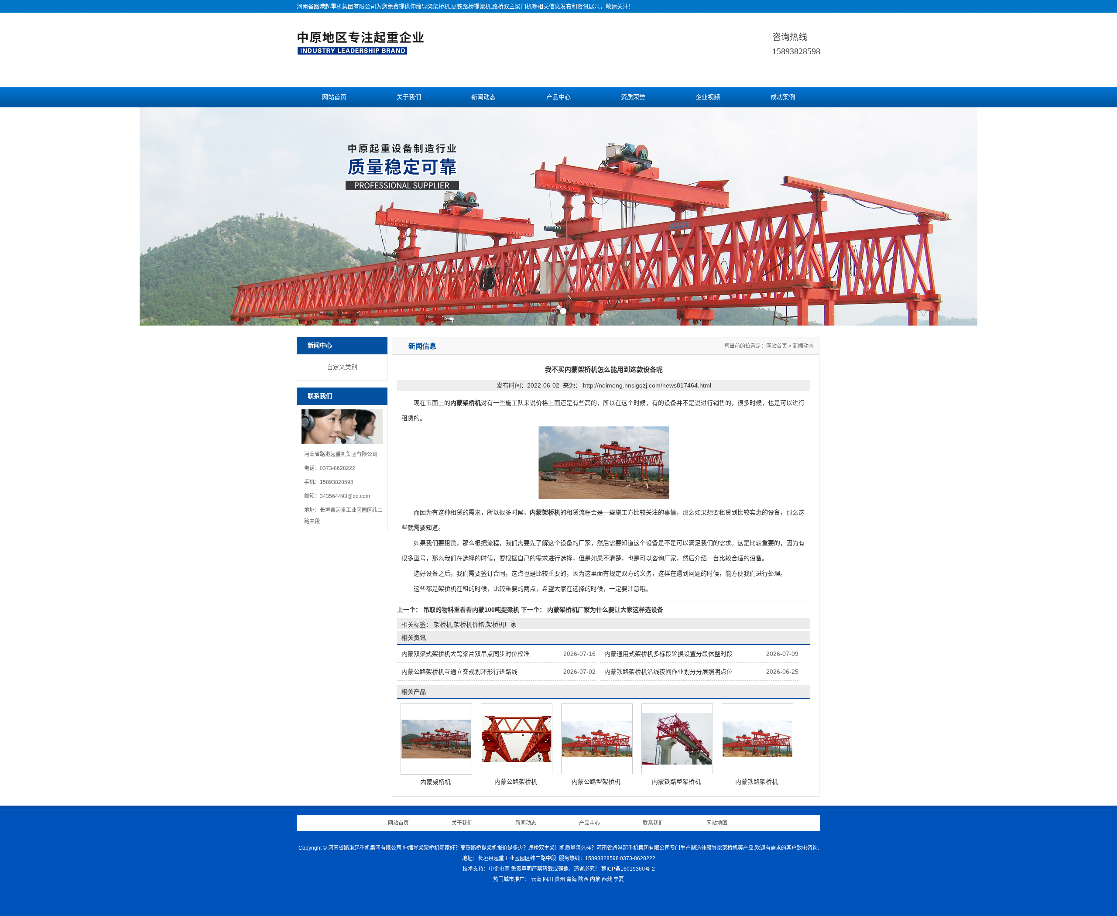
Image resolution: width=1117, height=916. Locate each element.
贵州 (560, 879)
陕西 (583, 879)
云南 (536, 879)
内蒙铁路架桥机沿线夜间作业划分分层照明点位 (668, 671)
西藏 (607, 879)
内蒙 (595, 879)
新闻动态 (483, 97)
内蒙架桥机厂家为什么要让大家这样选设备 (604, 609)
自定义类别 (342, 367)
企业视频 (708, 97)
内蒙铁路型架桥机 (676, 781)
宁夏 (618, 879)
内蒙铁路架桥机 (756, 781)
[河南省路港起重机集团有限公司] (362, 50)
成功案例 (783, 97)
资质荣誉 (633, 97)
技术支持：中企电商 (486, 869)
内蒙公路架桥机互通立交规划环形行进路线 (459, 671)
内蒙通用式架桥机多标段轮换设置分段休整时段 (668, 653)
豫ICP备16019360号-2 (628, 869)
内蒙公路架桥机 (515, 781)
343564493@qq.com (345, 496)
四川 (548, 879)
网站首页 (334, 97)
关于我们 (409, 97)
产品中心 (558, 97)
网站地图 (716, 823)
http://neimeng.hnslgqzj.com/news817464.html (647, 385)
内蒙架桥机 (435, 782)
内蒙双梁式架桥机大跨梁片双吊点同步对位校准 (465, 653)
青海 (571, 879)
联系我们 (653, 823)
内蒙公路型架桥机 (596, 781)
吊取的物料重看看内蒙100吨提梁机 (471, 609)
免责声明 (521, 869)
